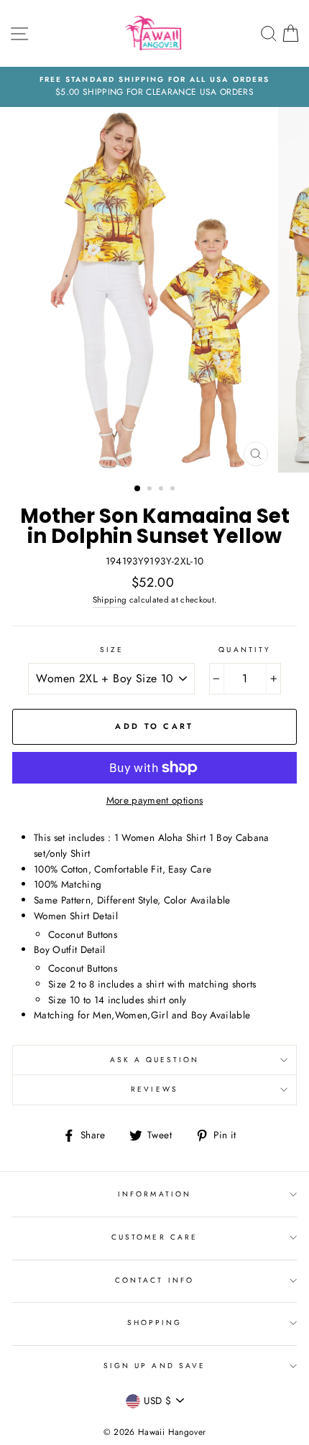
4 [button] (173, 489)
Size (112, 649)
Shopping (154, 1322)
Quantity (244, 649)
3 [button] (162, 489)
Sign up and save (154, 1365)
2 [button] (150, 489)
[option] (154, 87)
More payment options (154, 800)
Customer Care (154, 1237)
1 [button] (138, 489)
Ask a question (155, 1059)
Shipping (110, 599)
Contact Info (154, 1280)
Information (154, 1194)
